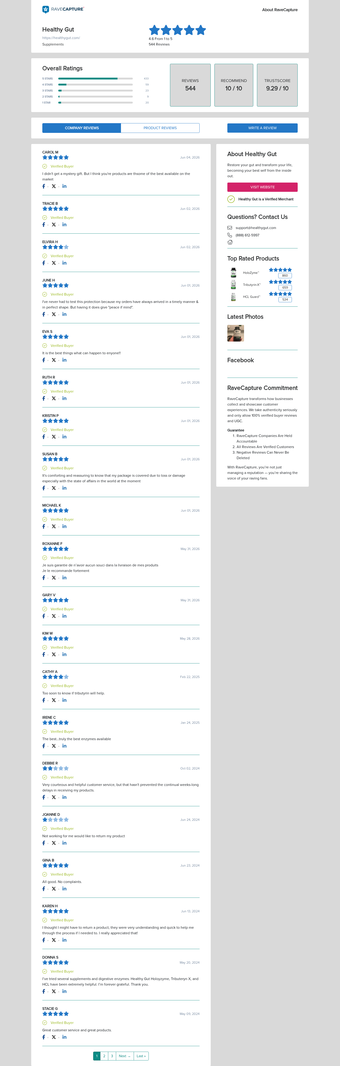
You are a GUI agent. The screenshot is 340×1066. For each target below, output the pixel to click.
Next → (125, 1056)
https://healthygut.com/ (61, 38)
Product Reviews (160, 128)
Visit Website (262, 187)
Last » (141, 1056)
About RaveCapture (280, 9)
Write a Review (262, 128)
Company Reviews (82, 128)
